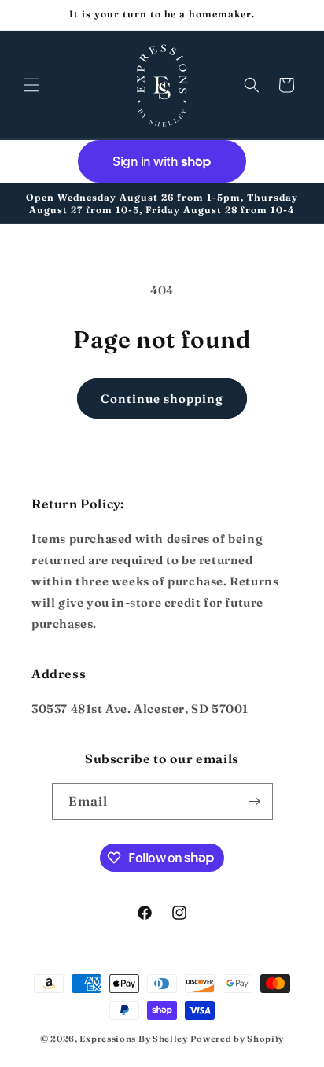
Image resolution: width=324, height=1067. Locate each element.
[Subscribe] (254, 801)
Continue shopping (162, 398)
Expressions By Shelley (133, 1038)
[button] (31, 85)
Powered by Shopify (237, 1038)
